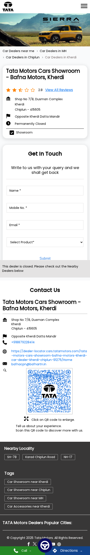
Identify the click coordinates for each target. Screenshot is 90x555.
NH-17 (68, 457)
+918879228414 (23, 342)
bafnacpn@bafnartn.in (28, 364)
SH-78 (12, 457)
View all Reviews (59, 89)
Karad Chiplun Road (40, 457)
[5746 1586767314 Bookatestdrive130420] (45, 545)
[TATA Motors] (8, 6)
